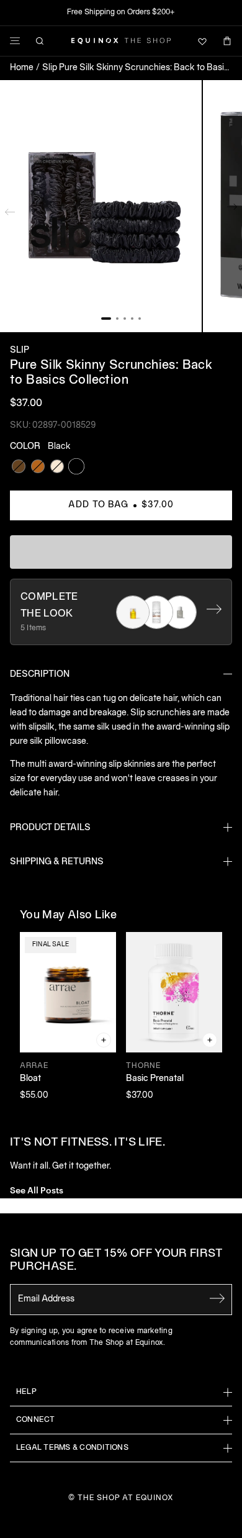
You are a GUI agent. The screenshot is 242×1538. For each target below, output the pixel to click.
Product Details (50, 828)
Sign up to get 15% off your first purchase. (116, 1261)
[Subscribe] (217, 1298)
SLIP (19, 350)
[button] (101, 206)
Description (39, 675)
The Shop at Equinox (126, 1498)
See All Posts (36, 1189)
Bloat (30, 1079)
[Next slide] (232, 209)
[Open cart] (227, 41)
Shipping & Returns (57, 862)
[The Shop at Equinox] (121, 41)
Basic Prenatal (155, 1079)
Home (22, 68)
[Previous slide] (10, 209)
